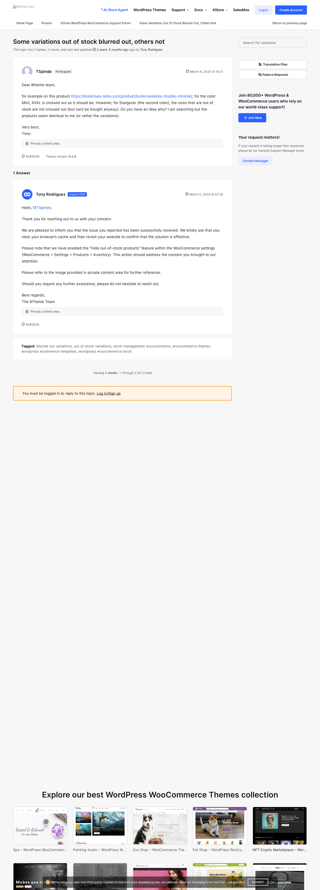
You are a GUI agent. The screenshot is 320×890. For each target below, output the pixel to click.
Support (178, 10)
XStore (218, 10)
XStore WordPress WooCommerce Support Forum (96, 23)
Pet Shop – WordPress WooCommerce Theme (220, 850)
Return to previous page (290, 23)
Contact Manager (255, 161)
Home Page (24, 23)
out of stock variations (92, 346)
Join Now (255, 117)
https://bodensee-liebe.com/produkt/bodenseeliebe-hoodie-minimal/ (131, 96)
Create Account (291, 10)
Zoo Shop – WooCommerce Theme (160, 850)
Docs (198, 10)
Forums (47, 23)
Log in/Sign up (109, 393)
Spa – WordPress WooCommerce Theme (40, 850)
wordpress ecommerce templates (49, 351)
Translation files (275, 64)
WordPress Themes (149, 10)
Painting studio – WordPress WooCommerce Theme (100, 850)
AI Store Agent (116, 10)
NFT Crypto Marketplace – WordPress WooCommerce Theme (280, 850)
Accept (258, 882)
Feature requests (275, 74)
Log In (263, 10)
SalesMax (241, 10)
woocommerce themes (191, 346)
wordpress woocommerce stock (105, 351)
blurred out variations (54, 346)
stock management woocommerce (141, 346)
